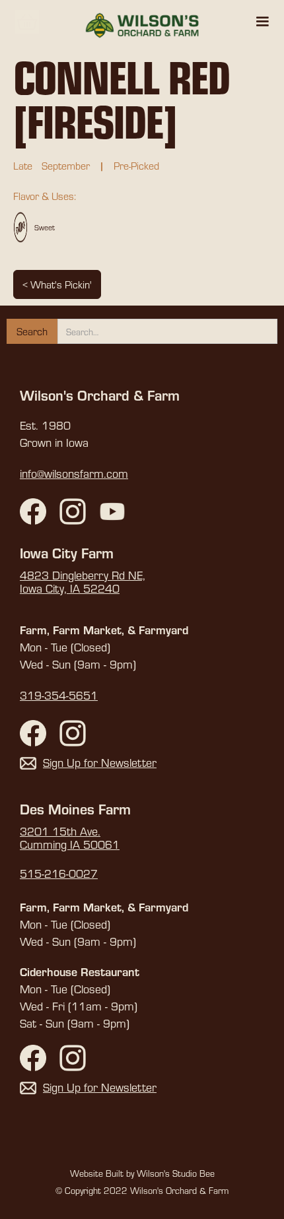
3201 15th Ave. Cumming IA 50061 (70, 838)
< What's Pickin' (57, 284)
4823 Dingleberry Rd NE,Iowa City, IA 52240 (82, 582)
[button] (262, 22)
